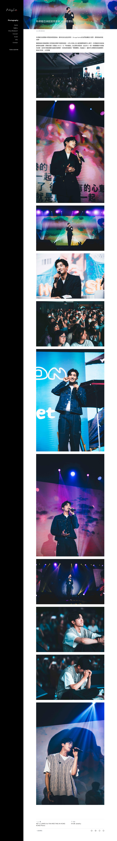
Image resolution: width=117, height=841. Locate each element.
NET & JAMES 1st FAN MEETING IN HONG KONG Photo (50, 825)
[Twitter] (95, 831)
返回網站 (39, 830)
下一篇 (73, 821)
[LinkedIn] (99, 831)
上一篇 (39, 821)
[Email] (103, 831)
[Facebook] (92, 831)
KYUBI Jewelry (76, 824)
